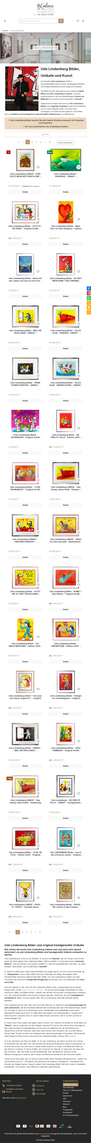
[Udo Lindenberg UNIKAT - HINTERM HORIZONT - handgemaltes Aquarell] (25, 525)
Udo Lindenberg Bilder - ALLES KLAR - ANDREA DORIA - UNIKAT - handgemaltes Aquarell (65, 384)
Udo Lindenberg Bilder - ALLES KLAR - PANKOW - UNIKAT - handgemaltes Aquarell (66, 331)
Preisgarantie (68, 1110)
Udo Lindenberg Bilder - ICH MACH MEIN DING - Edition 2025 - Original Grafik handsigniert (25, 644)
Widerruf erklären (70, 1085)
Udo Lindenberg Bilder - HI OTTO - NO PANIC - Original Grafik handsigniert (25, 227)
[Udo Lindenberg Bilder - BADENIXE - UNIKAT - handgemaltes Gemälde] (66, 160)
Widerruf (66, 1104)
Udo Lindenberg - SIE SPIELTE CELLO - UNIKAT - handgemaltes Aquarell (66, 801)
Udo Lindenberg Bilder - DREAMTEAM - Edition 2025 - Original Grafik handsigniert (65, 644)
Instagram (40, 1094)
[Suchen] (61, 21)
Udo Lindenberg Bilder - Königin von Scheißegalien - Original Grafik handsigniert (65, 697)
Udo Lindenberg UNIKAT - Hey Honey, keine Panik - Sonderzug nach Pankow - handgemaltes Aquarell (25, 801)
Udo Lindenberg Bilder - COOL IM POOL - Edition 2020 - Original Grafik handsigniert (25, 853)
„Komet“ (72, 1036)
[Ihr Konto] (83, 21)
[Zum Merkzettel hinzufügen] (38, 167)
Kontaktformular (20, 1098)
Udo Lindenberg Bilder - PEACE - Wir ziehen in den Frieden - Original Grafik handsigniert (66, 905)
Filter (47, 134)
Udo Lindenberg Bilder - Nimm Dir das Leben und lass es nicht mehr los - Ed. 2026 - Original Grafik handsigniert (25, 279)
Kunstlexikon (67, 1112)
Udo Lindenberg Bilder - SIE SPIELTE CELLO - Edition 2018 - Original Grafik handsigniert (66, 436)
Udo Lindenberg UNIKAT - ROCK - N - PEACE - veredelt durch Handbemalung (25, 905)
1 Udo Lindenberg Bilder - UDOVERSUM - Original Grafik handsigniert (25, 436)
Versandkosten (68, 1087)
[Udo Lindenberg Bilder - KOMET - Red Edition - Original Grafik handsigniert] (66, 577)
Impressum (67, 1101)
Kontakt (65, 1093)
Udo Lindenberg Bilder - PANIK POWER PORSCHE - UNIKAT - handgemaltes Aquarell (25, 384)
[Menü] (5, 21)
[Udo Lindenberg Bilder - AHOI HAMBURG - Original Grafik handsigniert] (66, 734)
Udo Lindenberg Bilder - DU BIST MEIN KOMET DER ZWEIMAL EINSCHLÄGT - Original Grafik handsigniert (66, 279)
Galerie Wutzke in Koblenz (32, 990)
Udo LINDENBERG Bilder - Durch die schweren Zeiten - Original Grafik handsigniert (65, 853)
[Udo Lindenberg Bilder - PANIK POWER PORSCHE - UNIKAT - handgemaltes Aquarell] (25, 369)
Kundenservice (70, 1081)
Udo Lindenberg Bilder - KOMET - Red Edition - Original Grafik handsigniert (65, 592)
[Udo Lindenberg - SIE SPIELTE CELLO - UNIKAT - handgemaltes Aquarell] (66, 786)
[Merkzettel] (78, 21)
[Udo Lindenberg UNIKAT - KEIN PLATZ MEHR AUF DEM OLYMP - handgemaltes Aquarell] (25, 160)
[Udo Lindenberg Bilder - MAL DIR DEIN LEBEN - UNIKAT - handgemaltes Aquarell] (25, 316)
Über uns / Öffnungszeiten (72, 1090)
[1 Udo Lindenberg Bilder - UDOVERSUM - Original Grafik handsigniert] (25, 421)
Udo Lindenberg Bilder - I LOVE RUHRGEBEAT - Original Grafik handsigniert (25, 488)
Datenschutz (67, 1096)
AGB (64, 1098)
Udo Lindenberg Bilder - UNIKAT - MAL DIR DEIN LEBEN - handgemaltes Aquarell (25, 749)
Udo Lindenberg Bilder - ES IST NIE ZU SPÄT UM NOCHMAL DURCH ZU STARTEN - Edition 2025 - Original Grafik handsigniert (25, 592)
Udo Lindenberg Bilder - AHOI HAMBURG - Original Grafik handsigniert (65, 749)
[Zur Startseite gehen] (45, 7)
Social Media (42, 1081)
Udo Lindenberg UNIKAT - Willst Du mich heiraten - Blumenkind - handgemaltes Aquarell (66, 540)
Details (25, 192)
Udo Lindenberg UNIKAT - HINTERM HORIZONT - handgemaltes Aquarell (25, 540)
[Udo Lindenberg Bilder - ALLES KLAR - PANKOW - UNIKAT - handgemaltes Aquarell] (66, 316)
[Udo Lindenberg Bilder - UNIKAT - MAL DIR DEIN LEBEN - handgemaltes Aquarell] (25, 734)
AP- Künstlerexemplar (71, 1115)
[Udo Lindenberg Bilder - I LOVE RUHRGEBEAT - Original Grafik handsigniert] (25, 473)
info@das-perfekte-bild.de (15, 1090)
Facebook (40, 1086)
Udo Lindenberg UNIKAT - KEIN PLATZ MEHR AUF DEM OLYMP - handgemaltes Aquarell (25, 175)
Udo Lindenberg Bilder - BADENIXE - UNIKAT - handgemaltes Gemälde (66, 175)
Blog (64, 1107)
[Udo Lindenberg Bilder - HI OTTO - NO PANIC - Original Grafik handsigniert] (25, 212)
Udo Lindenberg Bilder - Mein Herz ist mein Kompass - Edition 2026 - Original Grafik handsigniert (65, 227)
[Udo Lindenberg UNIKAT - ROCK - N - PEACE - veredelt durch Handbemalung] (25, 891)
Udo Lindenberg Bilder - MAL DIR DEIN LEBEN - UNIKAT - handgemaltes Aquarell (25, 331)
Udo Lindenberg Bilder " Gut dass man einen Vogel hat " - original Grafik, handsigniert (25, 697)
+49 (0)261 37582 (45, 14)
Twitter (39, 1090)
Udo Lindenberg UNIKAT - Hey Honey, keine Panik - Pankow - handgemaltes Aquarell (66, 488)
